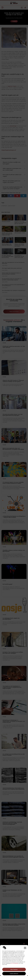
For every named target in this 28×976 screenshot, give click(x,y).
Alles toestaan (14, 969)
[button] (25, 948)
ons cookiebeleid (14, 963)
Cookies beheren (14, 973)
